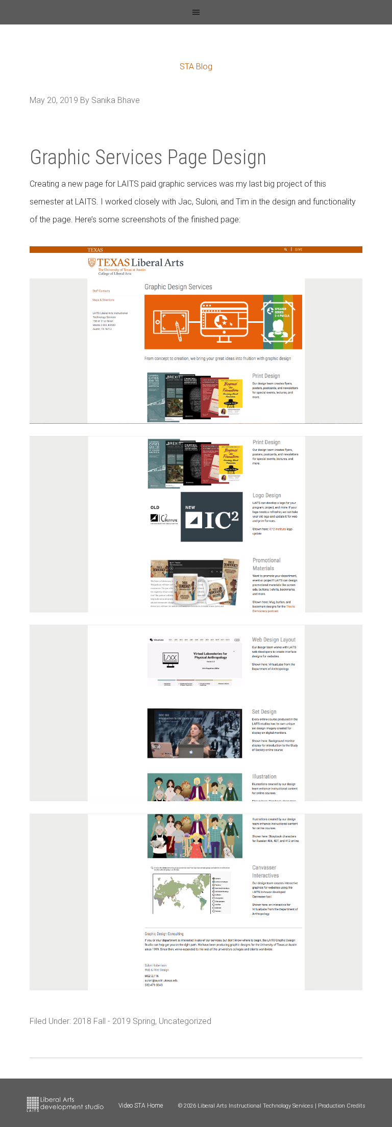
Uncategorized (185, 1021)
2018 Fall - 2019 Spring (114, 1021)
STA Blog (196, 66)
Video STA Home (140, 1105)
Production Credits (341, 1106)
